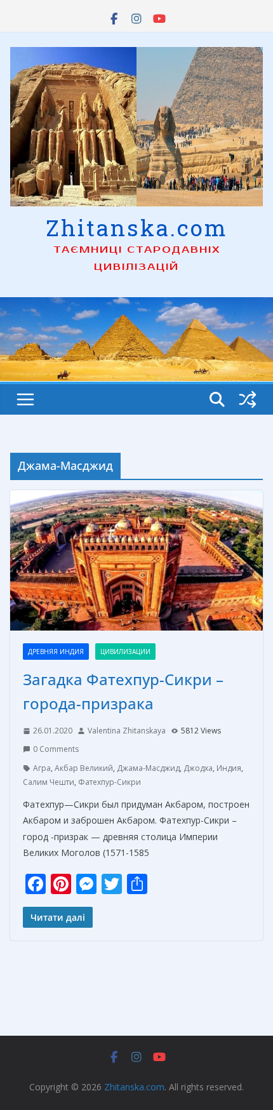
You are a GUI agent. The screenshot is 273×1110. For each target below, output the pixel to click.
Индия (228, 768)
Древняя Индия (56, 651)
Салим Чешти (48, 782)
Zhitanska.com (137, 227)
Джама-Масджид (148, 768)
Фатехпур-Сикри (109, 782)
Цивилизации (125, 651)
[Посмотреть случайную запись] (247, 399)
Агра (42, 768)
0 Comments (56, 749)
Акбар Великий (84, 768)
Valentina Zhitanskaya (127, 730)
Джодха (198, 768)
